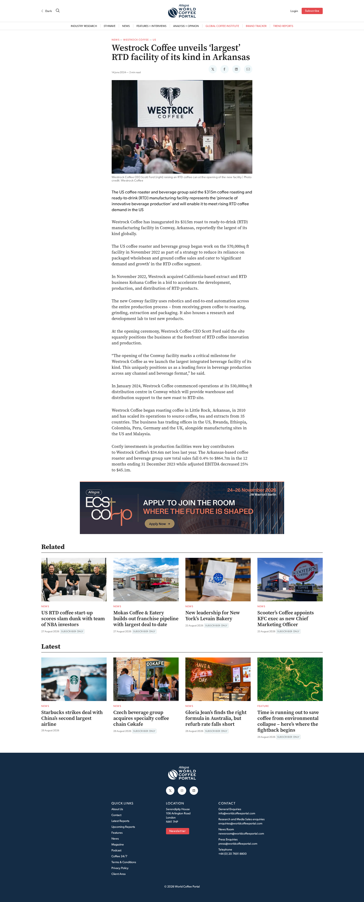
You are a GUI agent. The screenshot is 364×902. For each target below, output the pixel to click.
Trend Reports (283, 26)
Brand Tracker (256, 26)
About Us (117, 809)
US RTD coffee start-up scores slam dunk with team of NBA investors (73, 618)
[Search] (57, 10)
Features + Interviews (151, 26)
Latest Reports (120, 821)
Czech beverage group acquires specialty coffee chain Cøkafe (141, 718)
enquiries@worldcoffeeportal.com (240, 823)
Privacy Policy (119, 868)
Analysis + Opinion (186, 26)
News (126, 26)
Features (117, 832)
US (154, 39)
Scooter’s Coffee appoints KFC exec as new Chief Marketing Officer (285, 618)
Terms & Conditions (123, 862)
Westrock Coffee (136, 39)
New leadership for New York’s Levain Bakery (212, 615)
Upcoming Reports (123, 826)
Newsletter (177, 831)
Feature (263, 706)
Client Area (118, 874)
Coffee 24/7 (119, 856)
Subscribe (312, 11)
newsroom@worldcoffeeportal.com (241, 833)
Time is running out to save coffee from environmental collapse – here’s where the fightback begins (288, 721)
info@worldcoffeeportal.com (236, 813)
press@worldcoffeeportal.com (237, 843)
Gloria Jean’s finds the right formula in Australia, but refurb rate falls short (215, 718)
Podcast (116, 850)
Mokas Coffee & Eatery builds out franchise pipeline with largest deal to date (145, 618)
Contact (116, 815)
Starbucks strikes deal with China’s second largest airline (72, 718)
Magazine (117, 844)
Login (294, 11)
